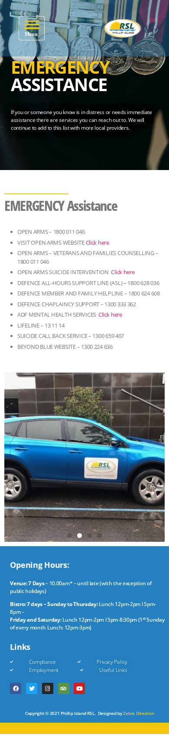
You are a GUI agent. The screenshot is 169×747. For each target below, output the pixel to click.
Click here (97, 242)
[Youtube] (79, 688)
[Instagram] (47, 688)
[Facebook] (15, 688)
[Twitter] (31, 688)
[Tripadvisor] (63, 688)
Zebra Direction (138, 713)
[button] (32, 28)
